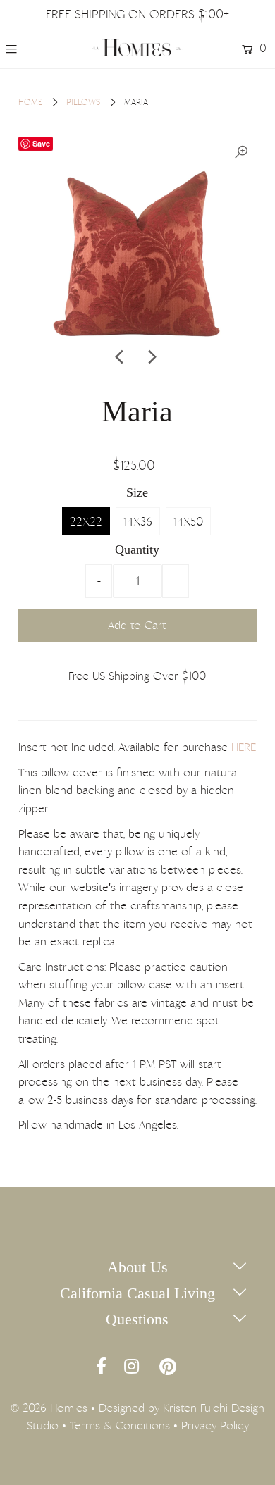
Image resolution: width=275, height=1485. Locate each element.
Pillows (83, 102)
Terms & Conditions (120, 1425)
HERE (243, 747)
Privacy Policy (215, 1425)
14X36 (137, 521)
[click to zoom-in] (241, 152)
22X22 (86, 521)
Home (30, 102)
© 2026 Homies (49, 1408)
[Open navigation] (27, 49)
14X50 (188, 521)
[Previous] (119, 357)
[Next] (150, 357)
